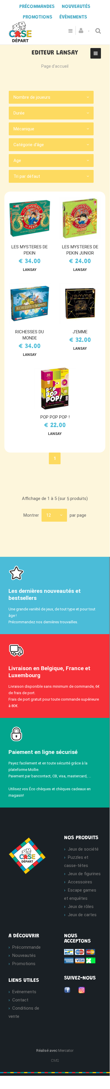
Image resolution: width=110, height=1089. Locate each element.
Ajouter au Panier (32, 218)
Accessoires (80, 882)
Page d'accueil (54, 66)
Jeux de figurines (84, 873)
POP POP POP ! (55, 417)
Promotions (23, 963)
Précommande (26, 947)
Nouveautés (24, 955)
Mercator (65, 1050)
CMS (55, 1060)
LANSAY (30, 270)
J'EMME (80, 331)
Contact (20, 1000)
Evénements (24, 991)
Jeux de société (83, 849)
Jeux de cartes (82, 914)
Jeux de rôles (81, 906)
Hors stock (82, 303)
